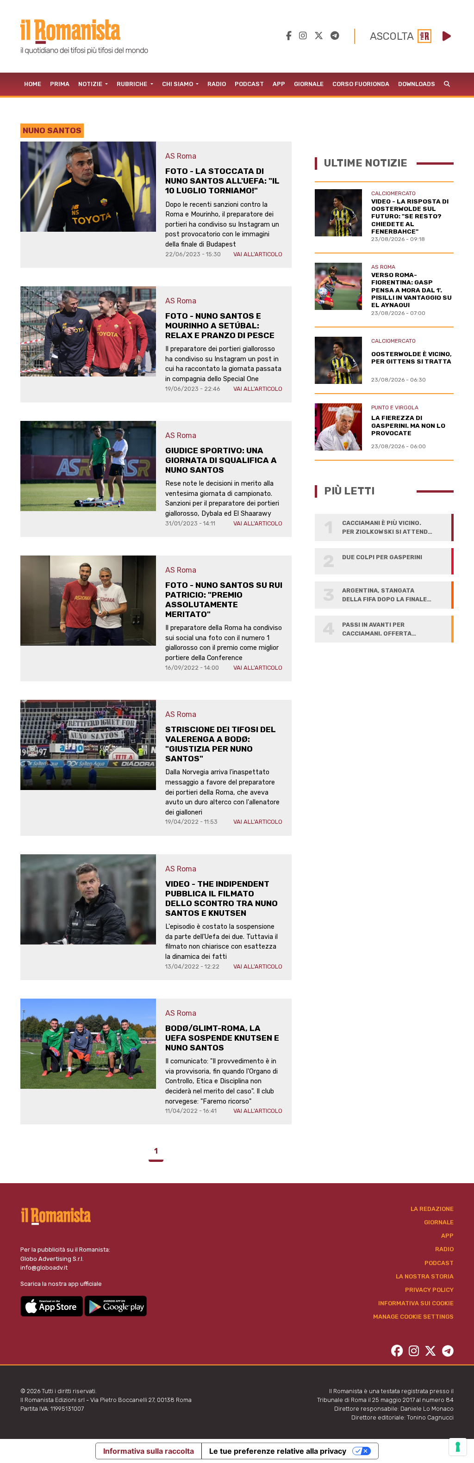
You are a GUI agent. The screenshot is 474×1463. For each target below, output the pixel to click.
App (279, 83)
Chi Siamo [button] (178, 83)
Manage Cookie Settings (413, 1316)
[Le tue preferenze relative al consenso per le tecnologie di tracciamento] (458, 1447)
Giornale (309, 83)
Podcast (249, 83)
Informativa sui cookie (416, 1303)
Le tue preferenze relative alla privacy (277, 1451)
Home (32, 83)
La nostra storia (425, 1276)
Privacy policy (429, 1289)
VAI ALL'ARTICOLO (257, 254)
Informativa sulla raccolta (148, 1451)
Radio (216, 83)
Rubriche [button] (133, 83)
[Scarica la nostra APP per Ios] (52, 1305)
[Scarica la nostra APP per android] (115, 1305)
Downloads (416, 83)
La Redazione (432, 1208)
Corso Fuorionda (360, 83)
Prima (59, 83)
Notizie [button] (91, 83)
